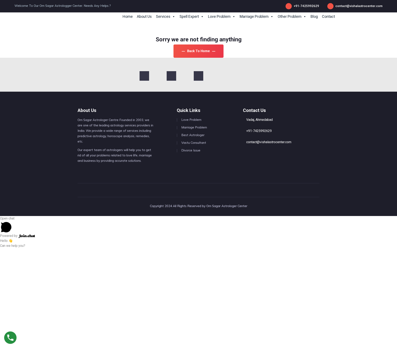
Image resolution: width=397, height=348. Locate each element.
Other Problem (289, 16)
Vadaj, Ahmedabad (259, 120)
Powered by (9, 236)
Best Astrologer (192, 135)
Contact (328, 16)
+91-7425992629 (306, 6)
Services (163, 16)
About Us (144, 16)
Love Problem (219, 16)
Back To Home (198, 51)
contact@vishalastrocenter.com (359, 6)
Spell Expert (189, 16)
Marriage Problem (254, 16)
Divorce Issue (190, 150)
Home (128, 16)
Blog (314, 16)
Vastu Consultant (193, 143)
